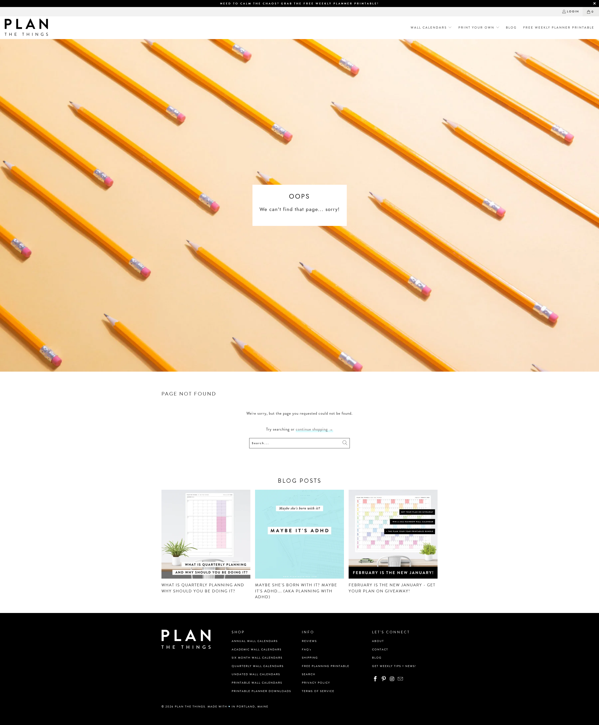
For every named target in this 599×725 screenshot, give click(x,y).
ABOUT (378, 641)
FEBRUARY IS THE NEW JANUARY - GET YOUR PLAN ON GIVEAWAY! (392, 588)
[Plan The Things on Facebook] (375, 679)
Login (573, 11)
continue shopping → (314, 429)
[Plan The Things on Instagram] (392, 679)
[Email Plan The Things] (400, 679)
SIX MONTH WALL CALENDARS (257, 658)
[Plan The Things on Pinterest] (383, 679)
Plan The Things (190, 706)
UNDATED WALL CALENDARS (256, 674)
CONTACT (380, 649)
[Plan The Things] (26, 28)
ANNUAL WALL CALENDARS (255, 641)
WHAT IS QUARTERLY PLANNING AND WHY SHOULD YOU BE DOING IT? (202, 588)
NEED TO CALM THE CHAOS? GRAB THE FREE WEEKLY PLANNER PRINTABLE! (299, 3)
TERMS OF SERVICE (318, 691)
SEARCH (308, 674)
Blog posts (299, 480)
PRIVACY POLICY (316, 683)
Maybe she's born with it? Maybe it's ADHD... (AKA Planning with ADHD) (296, 591)
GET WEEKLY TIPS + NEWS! (394, 666)
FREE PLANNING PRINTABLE (325, 666)
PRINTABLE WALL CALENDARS (257, 683)
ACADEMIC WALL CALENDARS (256, 649)
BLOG (377, 658)
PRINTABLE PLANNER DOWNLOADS (261, 691)
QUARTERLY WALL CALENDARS (258, 666)
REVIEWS (309, 641)
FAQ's (306, 649)
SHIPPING (310, 658)
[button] (429, 28)
